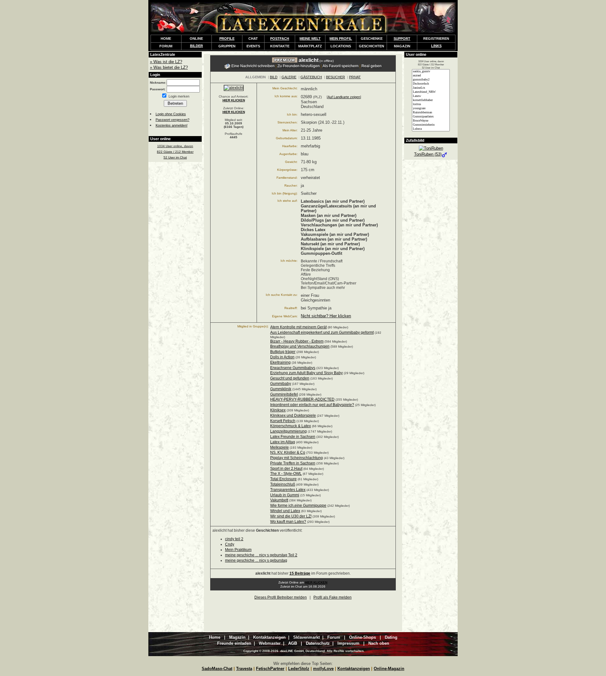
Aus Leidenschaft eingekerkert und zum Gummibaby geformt (322, 332)
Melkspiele (279, 447)
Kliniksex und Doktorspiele (293, 415)
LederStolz (298, 668)
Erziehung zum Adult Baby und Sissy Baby (306, 373)
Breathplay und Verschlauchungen (300, 346)
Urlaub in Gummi (284, 495)
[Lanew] (430, 96)
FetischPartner (270, 668)
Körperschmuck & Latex (290, 426)
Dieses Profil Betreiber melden (280, 597)
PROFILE (227, 38)
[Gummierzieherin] (430, 125)
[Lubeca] (430, 129)
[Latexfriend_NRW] (430, 92)
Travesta (244, 668)
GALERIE (289, 77)
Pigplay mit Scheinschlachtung (296, 458)
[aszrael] (430, 76)
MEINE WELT (310, 38)
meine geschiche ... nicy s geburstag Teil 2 (261, 555)
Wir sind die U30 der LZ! (291, 516)
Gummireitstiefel (284, 394)
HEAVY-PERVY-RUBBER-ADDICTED (302, 399)
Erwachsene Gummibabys (292, 368)
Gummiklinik (280, 389)
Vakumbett (279, 500)
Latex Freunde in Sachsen (292, 436)
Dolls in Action (282, 357)
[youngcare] (430, 108)
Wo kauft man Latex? (288, 521)
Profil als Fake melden (332, 597)
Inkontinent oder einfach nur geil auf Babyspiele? (312, 405)
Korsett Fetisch (282, 421)
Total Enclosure (283, 479)
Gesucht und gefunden (289, 378)
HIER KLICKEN (234, 100)
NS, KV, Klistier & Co (287, 452)
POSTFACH (279, 38)
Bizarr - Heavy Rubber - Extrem (297, 341)
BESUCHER (335, 77)
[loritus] (430, 104)
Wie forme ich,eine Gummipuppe (298, 505)
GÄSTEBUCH (311, 77)
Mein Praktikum (238, 549)
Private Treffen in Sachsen (292, 463)
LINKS (436, 46)
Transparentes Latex (288, 490)
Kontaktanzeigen (353, 668)
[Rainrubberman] (430, 113)
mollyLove (323, 668)
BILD (273, 77)
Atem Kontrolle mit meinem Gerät (298, 327)
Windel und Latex (285, 511)
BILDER (196, 46)
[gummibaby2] (430, 80)
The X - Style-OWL (286, 473)
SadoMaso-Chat (217, 668)
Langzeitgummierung (288, 431)
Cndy (229, 544)
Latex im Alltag (282, 442)
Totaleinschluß (282, 484)
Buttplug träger (282, 352)
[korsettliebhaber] (430, 100)
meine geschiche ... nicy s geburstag (256, 560)
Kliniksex (278, 410)
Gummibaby (280, 383)
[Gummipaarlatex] (430, 117)
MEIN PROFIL (341, 38)
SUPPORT (402, 38)
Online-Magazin (389, 668)
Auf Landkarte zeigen (344, 97)
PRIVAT (355, 77)
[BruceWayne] (430, 121)
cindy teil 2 (234, 539)
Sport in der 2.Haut (286, 468)
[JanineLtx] (430, 88)
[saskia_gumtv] (430, 71)
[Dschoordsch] (430, 84)
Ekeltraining (280, 362)
